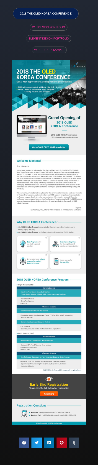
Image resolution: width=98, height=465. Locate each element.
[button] (24, 443)
